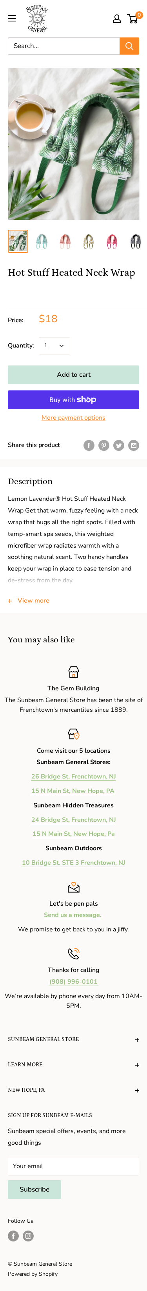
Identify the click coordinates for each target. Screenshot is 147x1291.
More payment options (73, 417)
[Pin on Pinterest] (103, 445)
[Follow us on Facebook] (13, 1236)
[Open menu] (12, 18)
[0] (133, 18)
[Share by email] (133, 445)
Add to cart (74, 374)
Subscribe (34, 1189)
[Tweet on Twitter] (118, 445)
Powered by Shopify (33, 1274)
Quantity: (21, 345)
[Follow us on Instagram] (28, 1236)
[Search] (129, 46)
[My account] (117, 18)
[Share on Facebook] (88, 445)
